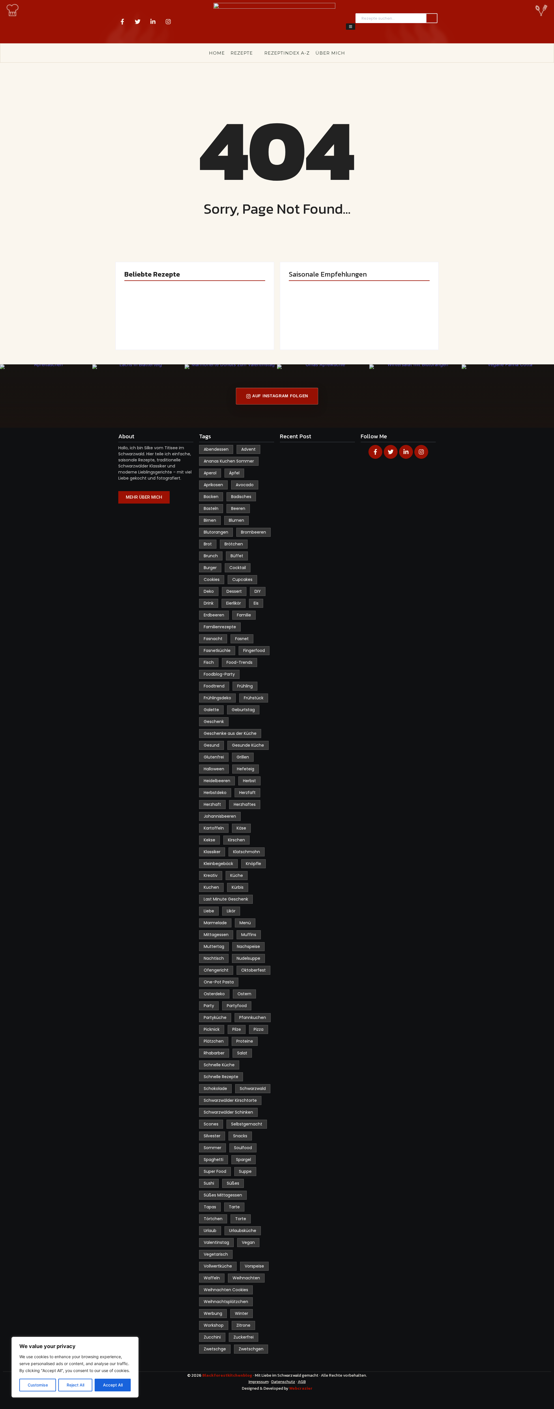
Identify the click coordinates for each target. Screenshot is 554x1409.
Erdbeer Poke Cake (157, 324)
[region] (75, 1367)
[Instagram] (168, 22)
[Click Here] (350, 26)
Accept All (113, 1384)
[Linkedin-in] (153, 22)
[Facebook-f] (122, 22)
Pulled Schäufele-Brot (394, 321)
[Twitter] (138, 22)
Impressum (258, 1382)
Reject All (75, 1384)
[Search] (431, 18)
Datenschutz (283, 1382)
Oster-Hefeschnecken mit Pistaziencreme (231, 318)
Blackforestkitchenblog (227, 1375)
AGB (302, 1382)
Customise (38, 1384)
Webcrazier (300, 1388)
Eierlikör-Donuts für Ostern (319, 321)
